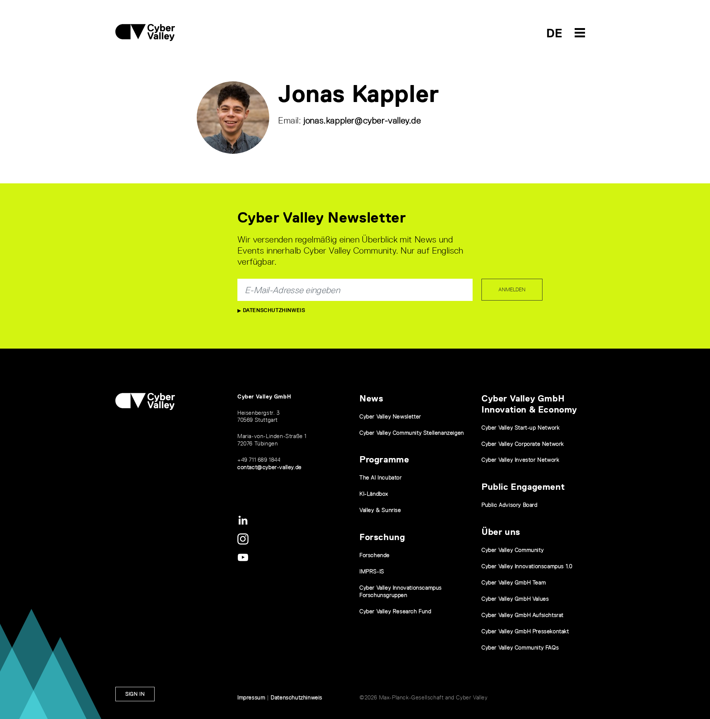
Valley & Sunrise (380, 510)
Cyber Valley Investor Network (520, 460)
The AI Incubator (380, 477)
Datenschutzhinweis (273, 310)
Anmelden (511, 289)
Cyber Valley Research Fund (395, 611)
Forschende (374, 555)
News (371, 398)
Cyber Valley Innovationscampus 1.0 (526, 566)
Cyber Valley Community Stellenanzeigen (411, 433)
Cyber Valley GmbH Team (513, 582)
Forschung (382, 537)
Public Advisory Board (509, 505)
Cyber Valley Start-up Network (520, 427)
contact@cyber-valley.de (269, 467)
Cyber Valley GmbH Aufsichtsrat (522, 615)
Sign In (135, 694)
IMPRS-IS (371, 571)
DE (554, 33)
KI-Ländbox (373, 494)
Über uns (500, 532)
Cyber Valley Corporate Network (522, 444)
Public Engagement (523, 487)
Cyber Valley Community (512, 550)
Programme (384, 459)
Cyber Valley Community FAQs (520, 647)
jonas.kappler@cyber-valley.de (362, 120)
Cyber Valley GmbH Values (515, 599)
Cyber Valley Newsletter (390, 416)
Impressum (251, 697)
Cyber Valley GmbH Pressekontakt (525, 631)
